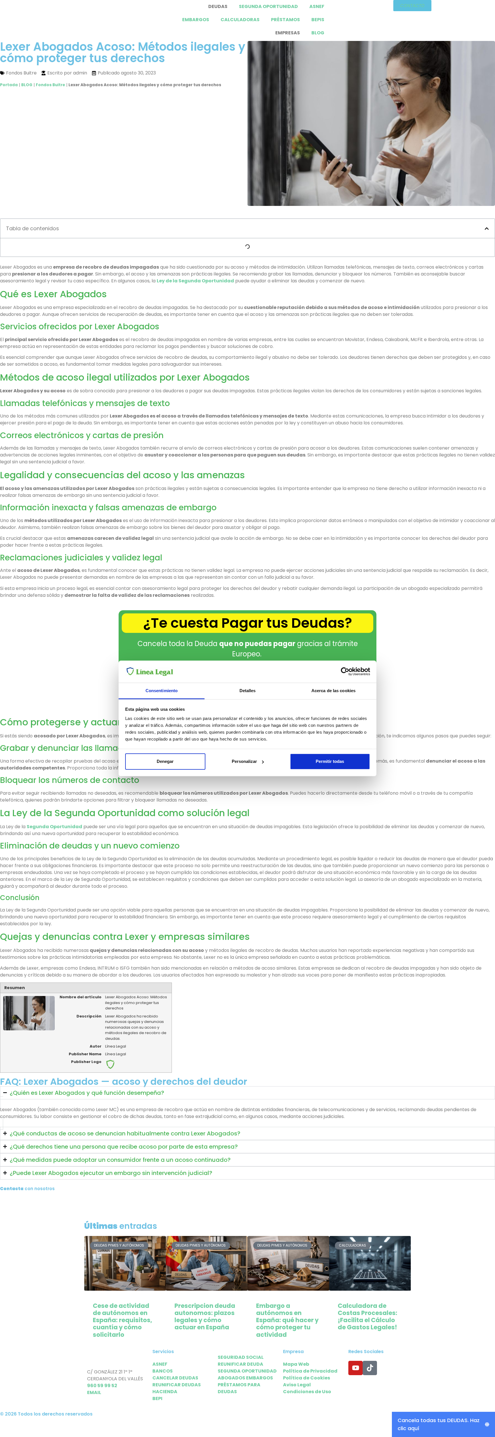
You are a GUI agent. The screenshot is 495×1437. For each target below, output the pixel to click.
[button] (486, 228)
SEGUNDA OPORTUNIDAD (268, 6)
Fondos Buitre (50, 85)
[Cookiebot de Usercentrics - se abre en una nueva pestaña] (345, 671)
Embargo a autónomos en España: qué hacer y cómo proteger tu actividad (287, 1320)
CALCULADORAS (240, 19)
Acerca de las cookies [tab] (333, 690)
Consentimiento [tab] (162, 690)
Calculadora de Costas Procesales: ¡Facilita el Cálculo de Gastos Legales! (367, 1317)
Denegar (165, 761)
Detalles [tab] (247, 690)
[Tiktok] (370, 1368)
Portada (9, 85)
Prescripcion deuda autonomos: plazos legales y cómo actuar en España (204, 1317)
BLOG (317, 32)
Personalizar (244, 761)
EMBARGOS (195, 19)
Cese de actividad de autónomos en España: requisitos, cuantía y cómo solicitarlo (122, 1320)
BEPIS (317, 19)
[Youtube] (355, 1368)
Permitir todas (330, 761)
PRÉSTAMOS (285, 19)
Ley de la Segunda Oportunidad (195, 280)
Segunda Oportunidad (54, 826)
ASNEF (316, 6)
